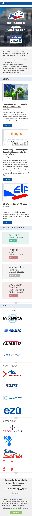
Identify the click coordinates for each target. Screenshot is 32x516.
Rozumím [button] (16, 512)
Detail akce (13, 240)
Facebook (16, 37)
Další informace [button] (23, 508)
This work (8, 480)
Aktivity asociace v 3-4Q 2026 (15, 203)
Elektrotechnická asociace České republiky (16, 15)
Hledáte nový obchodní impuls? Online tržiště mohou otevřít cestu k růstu (15, 152)
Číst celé (7, 125)
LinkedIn (16, 41)
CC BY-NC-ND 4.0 (12, 488)
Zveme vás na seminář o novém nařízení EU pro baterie (15, 105)
